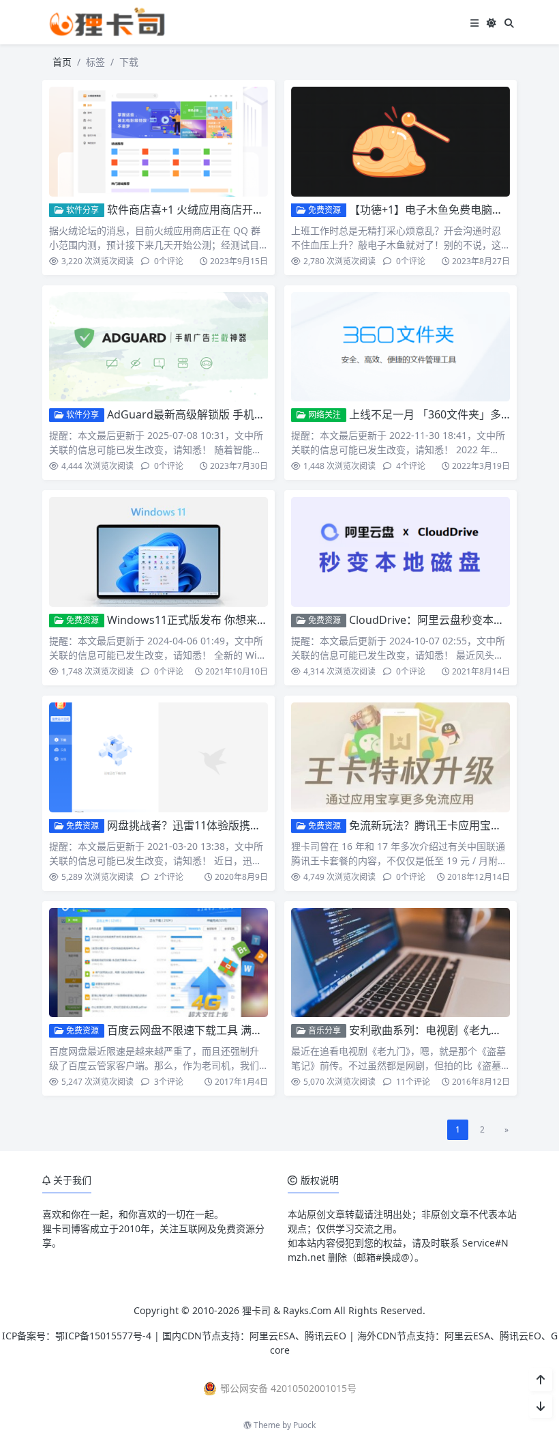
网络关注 (323, 415)
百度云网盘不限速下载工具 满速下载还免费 (212, 1030)
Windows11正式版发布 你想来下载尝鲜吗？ (214, 619)
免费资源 (323, 210)
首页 (62, 61)
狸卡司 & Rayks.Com (286, 1310)
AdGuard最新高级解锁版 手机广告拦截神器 (213, 414)
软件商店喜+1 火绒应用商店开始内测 (196, 209)
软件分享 (81, 210)
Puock (304, 1425)
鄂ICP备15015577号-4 (103, 1335)
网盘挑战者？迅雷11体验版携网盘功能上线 (211, 825)
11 (412, 1081)
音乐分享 (323, 1030)
